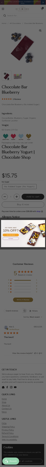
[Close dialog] (44, 221)
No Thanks (11, 238)
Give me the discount (10, 234)
